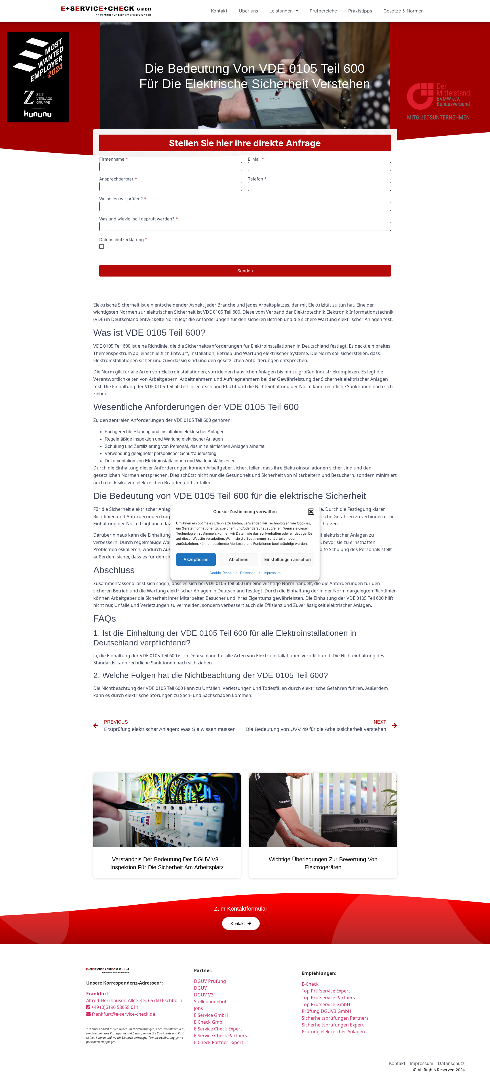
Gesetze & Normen (403, 11)
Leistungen (281, 11)
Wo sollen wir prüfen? (122, 199)
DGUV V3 (204, 995)
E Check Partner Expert (218, 1042)
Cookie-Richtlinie (223, 572)
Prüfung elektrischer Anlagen (333, 1031)
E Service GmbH (211, 1015)
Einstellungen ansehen (287, 559)
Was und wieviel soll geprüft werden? (138, 219)
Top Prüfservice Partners (328, 997)
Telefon (257, 179)
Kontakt (219, 11)
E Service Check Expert (219, 1029)
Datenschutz (250, 572)
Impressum (271, 572)
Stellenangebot (210, 1001)
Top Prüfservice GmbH (326, 1004)
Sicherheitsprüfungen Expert (333, 1025)
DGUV (200, 988)
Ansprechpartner (118, 179)
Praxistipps (360, 11)
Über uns (248, 11)
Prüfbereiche (323, 11)
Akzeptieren (195, 559)
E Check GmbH (210, 1022)
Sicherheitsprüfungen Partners (335, 1018)
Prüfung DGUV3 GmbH (326, 1011)
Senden (245, 270)
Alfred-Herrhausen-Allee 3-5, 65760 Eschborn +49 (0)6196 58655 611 (134, 1000)
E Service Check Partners (220, 1035)
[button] (311, 512)
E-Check (310, 984)
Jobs (198, 1008)
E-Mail (256, 159)
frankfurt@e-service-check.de (123, 1014)
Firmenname (113, 159)
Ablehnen (238, 559)
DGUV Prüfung (210, 981)
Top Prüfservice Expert (326, 991)
